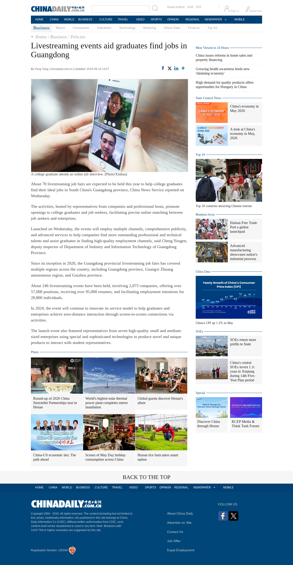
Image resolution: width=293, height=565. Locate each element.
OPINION (173, 19)
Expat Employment (180, 550)
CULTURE (105, 19)
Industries (104, 28)
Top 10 (212, 28)
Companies (81, 28)
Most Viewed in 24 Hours (212, 48)
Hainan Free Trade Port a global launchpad (243, 227)
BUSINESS (85, 19)
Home (41, 36)
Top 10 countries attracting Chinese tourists (224, 206)
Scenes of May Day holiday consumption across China (105, 457)
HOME (39, 19)
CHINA (54, 19)
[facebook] (163, 68)
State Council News (208, 98)
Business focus (205, 214)
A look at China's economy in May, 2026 (242, 133)
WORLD (69, 19)
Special (200, 393)
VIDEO (140, 19)
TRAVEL (123, 19)
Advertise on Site (179, 522)
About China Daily (180, 513)
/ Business (57, 36)
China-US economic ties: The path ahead (54, 457)
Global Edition (176, 7)
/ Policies (76, 36)
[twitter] (169, 68)
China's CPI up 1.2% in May (214, 323)
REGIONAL (192, 19)
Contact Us (175, 532)
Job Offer (174, 541)
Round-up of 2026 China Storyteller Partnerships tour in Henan (55, 402)
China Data (172, 28)
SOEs (199, 331)
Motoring (149, 28)
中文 (198, 7)
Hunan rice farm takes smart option (158, 457)
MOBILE (239, 19)
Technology (127, 28)
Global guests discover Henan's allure (160, 400)
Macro (60, 28)
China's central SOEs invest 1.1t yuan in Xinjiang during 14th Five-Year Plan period (242, 371)
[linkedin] (176, 68)
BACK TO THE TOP (146, 477)
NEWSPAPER (213, 19)
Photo (34, 352)
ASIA (190, 7)
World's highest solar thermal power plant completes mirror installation (106, 402)
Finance (194, 28)
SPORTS (156, 19)
